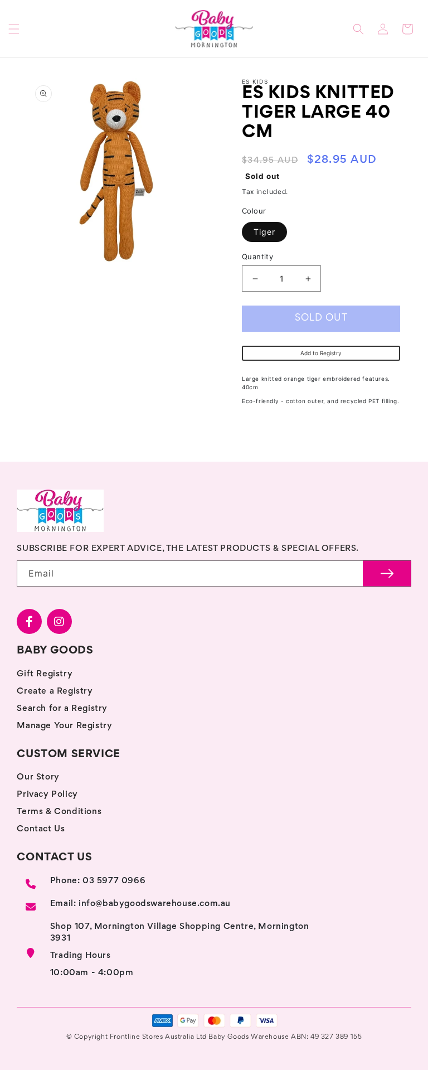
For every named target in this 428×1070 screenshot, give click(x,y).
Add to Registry (321, 353)
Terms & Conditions (59, 812)
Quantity (257, 256)
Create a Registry (55, 691)
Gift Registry (44, 674)
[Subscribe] (387, 573)
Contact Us (41, 829)
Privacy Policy (47, 794)
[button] (14, 29)
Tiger (264, 231)
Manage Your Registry (64, 726)
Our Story (38, 777)
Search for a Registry (62, 709)
